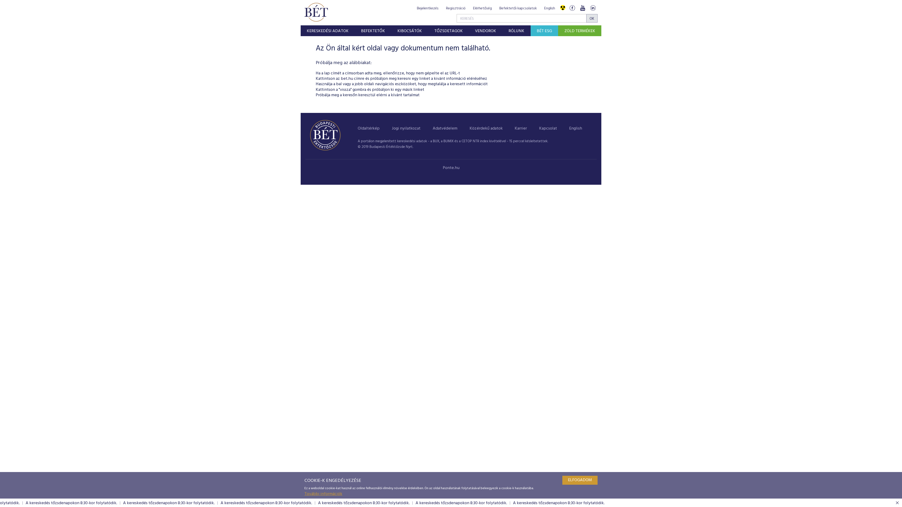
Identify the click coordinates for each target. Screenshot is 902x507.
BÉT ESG (544, 31)
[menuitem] (328, 30)
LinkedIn (593, 8)
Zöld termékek (579, 31)
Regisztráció (456, 8)
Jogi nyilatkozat (406, 128)
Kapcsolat (548, 128)
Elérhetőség (482, 8)
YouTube (582, 8)
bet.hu (347, 78)
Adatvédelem (445, 128)
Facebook (572, 8)
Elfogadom (580, 480)
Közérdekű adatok (486, 128)
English (549, 8)
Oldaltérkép (369, 128)
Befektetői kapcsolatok (518, 8)
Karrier (521, 128)
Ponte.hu (451, 168)
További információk (323, 494)
